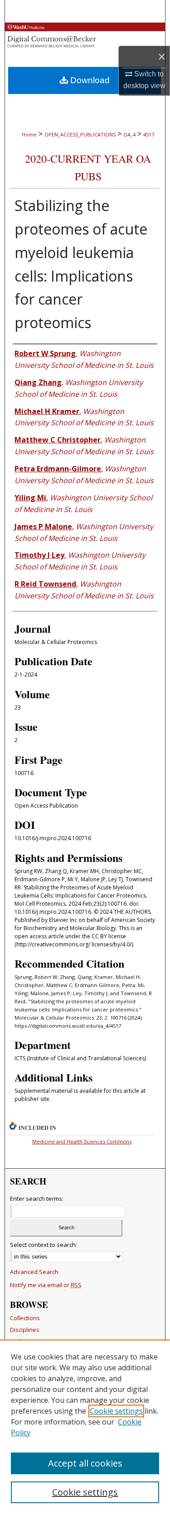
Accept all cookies (85, 1463)
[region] (85, 1427)
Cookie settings (116, 1411)
